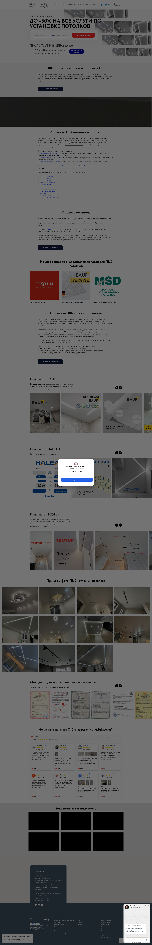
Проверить (77, 480)
